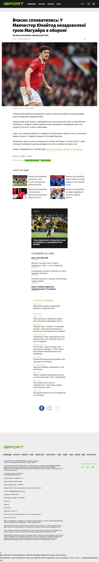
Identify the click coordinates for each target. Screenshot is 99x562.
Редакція (6, 504)
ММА (83, 454)
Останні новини (43, 300)
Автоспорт (91, 454)
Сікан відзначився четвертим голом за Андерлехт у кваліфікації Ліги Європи (49, 242)
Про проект (7, 508)
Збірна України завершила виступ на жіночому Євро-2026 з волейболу (49, 376)
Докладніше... (61, 555)
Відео (36, 211)
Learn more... (75, 557)
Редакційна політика (10, 511)
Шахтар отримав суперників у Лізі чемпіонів (48, 368)
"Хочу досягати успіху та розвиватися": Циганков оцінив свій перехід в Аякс (47, 385)
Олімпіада (31, 4)
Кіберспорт (40, 454)
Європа (29, 156)
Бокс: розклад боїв (39, 257)
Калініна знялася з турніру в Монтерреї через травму (49, 279)
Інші (71, 454)
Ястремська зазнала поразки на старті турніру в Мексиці (48, 272)
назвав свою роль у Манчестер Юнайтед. (64, 149)
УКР (82, 4)
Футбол (42, 4)
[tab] (41, 408)
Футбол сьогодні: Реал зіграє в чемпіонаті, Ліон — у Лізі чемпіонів (47, 264)
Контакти (7, 501)
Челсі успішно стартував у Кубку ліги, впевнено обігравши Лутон (47, 319)
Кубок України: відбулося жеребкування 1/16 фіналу (43, 287)
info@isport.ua (18, 478)
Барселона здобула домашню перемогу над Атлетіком (46, 307)
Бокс (59, 4)
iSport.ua (16, 156)
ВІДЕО (65, 454)
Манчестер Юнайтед (32, 160)
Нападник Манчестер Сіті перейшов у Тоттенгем (49, 393)
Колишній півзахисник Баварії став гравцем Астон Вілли (49, 360)
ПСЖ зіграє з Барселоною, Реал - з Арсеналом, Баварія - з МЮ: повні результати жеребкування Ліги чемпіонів (48, 350)
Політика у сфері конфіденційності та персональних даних (22, 514)
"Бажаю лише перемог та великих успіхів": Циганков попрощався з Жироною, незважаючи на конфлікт (49, 328)
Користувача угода (9, 517)
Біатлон (51, 4)
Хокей (77, 454)
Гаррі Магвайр (45, 160)
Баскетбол (50, 454)
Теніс (59, 454)
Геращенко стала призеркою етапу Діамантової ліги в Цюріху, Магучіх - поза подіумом (49, 339)
